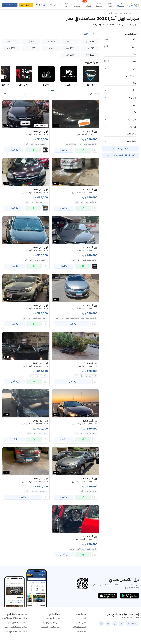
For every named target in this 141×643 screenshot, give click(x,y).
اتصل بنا (82, 622)
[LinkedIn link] (108, 623)
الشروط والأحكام (79, 627)
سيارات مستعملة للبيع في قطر (16, 627)
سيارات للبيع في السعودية (50, 627)
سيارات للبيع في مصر (52, 618)
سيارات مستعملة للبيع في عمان (15, 631)
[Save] (55, 103)
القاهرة (43, 376)
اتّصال (62, 150)
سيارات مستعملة (120, 4)
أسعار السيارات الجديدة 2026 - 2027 (120, 155)
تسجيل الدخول (10, 4)
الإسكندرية (42, 433)
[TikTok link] (114, 623)
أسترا (74, 144)
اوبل (80, 144)
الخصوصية (81, 631)
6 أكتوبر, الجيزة (90, 202)
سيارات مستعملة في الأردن (17, 622)
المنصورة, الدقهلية (40, 260)
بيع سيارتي (25, 4)
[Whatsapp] (83, 150)
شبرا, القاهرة (90, 549)
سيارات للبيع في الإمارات (51, 622)
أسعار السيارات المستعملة (120, 148)
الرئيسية (83, 618)
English (39, 5)
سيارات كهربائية (87, 4)
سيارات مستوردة (99, 4)
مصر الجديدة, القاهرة (88, 260)
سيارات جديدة (109, 4)
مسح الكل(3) (98, 24)
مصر (132, 623)
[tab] (90, 33)
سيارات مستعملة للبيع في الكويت (14, 618)
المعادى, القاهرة (40, 144)
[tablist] (50, 33)
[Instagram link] (101, 623)
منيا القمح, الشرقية (89, 144)
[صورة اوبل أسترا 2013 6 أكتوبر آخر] (75, 346)
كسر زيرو (68, 144)
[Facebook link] (121, 623)
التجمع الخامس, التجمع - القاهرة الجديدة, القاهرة (80, 318)
